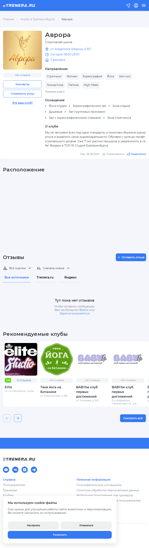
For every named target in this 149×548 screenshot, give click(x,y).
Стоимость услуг (23, 93)
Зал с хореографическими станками (75, 118)
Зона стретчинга (119, 118)
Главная (8, 19)
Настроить (33, 525)
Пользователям (14, 485)
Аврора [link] (67, 19)
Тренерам (10, 490)
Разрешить (60, 534)
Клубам (8, 495)
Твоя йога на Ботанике (50, 389)
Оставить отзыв (133, 257)
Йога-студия (58, 106)
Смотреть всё (133, 418)
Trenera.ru (45, 277)
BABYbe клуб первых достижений (87, 391)
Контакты (22, 84)
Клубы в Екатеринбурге (38, 19)
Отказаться (86, 525)
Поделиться (138, 154)
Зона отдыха (121, 106)
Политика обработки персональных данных (107, 490)
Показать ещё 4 (54, 91)
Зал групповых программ (87, 111)
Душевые (55, 111)
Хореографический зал (89, 106)
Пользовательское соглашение (99, 485)
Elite (8, 387)
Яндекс (70, 277)
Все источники (16, 277)
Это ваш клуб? (22, 103)
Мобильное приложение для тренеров (104, 495)
